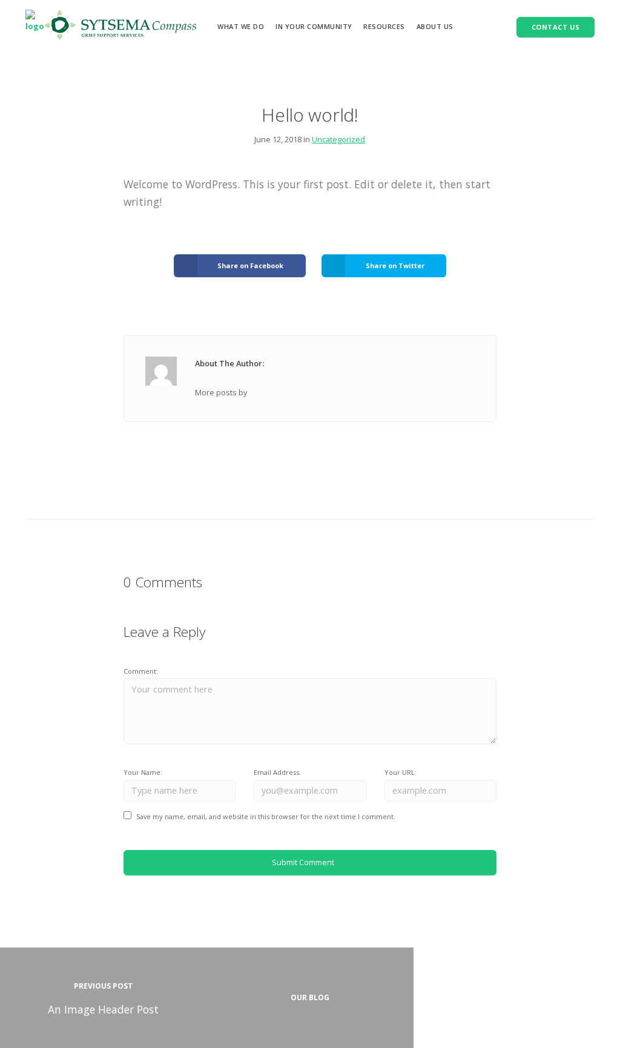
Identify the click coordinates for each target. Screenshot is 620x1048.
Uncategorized (338, 139)
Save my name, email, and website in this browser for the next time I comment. (265, 816)
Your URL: (400, 772)
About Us (435, 26)
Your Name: (143, 772)
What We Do (240, 26)
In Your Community (313, 26)
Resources (384, 26)
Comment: (141, 671)
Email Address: (277, 772)
